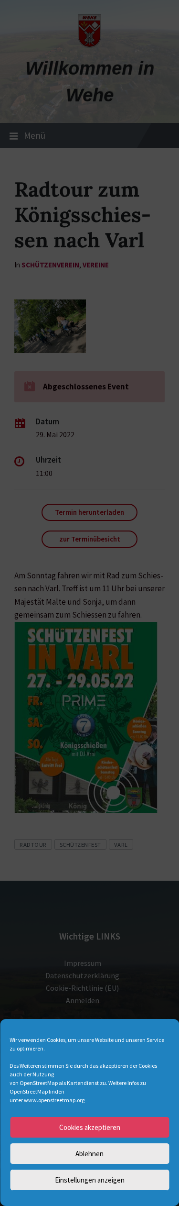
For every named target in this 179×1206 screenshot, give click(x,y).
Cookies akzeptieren (89, 1127)
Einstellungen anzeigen (90, 1179)
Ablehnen (89, 1153)
